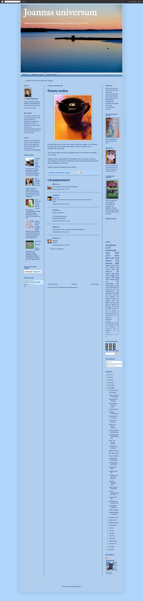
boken (109, 260)
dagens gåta (110, 300)
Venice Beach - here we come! (113, 405)
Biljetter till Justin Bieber (37, 223)
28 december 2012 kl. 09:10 (61, 204)
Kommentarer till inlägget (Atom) (68, 287)
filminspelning (109, 313)
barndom (113, 312)
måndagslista (110, 291)
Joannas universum (60, 12)
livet (107, 312)
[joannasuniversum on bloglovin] (33, 273)
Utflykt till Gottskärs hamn (112, 483)
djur (115, 289)
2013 (109, 385)
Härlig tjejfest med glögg (113, 459)
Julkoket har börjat (112, 467)
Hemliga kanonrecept (113, 412)
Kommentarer (112, 365)
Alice (114, 298)
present (116, 306)
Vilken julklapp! (113, 510)
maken (108, 273)
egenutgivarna (109, 334)
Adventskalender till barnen (114, 513)
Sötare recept (51, 74)
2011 (109, 547)
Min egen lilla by (114, 453)
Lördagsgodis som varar (113, 463)
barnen (109, 263)
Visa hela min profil (30, 108)
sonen (117, 265)
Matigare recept (37, 74)
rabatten (113, 304)
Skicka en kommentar (56, 249)
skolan (108, 289)
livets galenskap (111, 287)
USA (110, 295)
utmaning (112, 279)
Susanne (55, 238)
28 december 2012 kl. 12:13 (61, 232)
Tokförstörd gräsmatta (38, 244)
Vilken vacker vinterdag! (113, 488)
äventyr (117, 293)
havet (107, 285)
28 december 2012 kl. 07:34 (61, 189)
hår (112, 315)
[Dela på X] (79, 173)
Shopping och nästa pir (113, 400)
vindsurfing (109, 283)
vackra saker (110, 269)
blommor (109, 271)
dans (115, 328)
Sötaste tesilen (113, 409)
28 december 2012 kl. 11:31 (61, 221)
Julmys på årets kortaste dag (113, 431)
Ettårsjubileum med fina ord (113, 502)
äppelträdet (109, 319)
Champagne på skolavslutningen (114, 436)
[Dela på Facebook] (81, 173)
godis (117, 273)
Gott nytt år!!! (112, 392)
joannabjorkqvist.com (30, 129)
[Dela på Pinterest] (83, 173)
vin (107, 281)
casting (107, 328)
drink (107, 310)
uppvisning (108, 317)
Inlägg (110, 362)
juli (110, 528)
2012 (109, 388)
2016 (109, 377)
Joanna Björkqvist (32, 99)
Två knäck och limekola (113, 447)
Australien (108, 321)
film (107, 304)
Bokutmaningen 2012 (111, 323)
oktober (111, 520)
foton (117, 295)
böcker (112, 267)
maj (110, 533)
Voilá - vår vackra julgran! (112, 442)
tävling (108, 298)
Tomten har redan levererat (112, 426)
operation (108, 330)
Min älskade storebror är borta (37, 181)
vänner (108, 277)
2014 (109, 382)
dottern (108, 265)
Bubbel (55, 227)
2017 (109, 374)
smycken (112, 297)
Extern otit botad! (38, 200)
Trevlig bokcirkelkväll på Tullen (114, 493)
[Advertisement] (73, 267)
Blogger (78, 586)
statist (109, 308)
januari (111, 543)
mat (112, 258)
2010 (109, 549)
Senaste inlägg (52, 284)
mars (111, 538)
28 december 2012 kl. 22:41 (61, 245)
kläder (107, 302)
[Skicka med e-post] (74, 173)
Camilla (55, 195)
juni (110, 530)
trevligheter (111, 245)
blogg (117, 277)
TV (116, 315)
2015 (109, 380)
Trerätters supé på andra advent (113, 477)
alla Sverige (32, 283)
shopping (108, 293)
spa (116, 313)
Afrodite (55, 210)
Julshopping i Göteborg (113, 506)
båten (107, 315)
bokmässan (112, 327)
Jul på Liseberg (113, 456)
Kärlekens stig (37, 159)
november (112, 517)
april (110, 536)
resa (117, 255)
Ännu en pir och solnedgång (114, 395)
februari (111, 541)
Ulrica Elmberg (110, 325)
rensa (117, 334)
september (112, 522)
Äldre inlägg (94, 284)
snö (115, 302)
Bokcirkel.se (27, 121)
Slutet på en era (114, 450)
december (112, 390)
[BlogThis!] (76, 173)
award (115, 308)
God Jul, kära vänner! (113, 421)
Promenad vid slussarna (113, 417)
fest (115, 285)
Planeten (34, 282)
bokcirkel (108, 306)
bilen (118, 325)
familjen (112, 275)
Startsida (25, 74)
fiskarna (114, 310)
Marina (55, 184)
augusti (111, 525)
